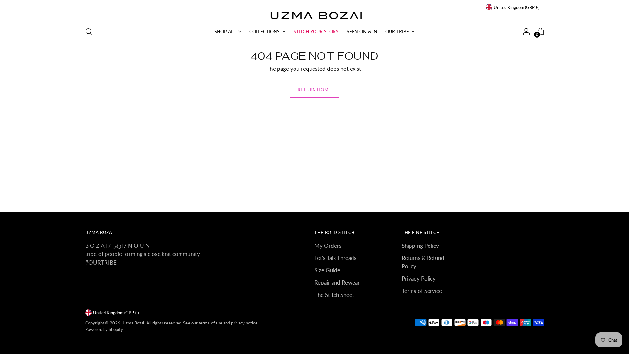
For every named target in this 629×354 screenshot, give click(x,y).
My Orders (327, 245)
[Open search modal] (88, 31)
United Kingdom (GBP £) (516, 7)
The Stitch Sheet (334, 294)
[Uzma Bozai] (314, 16)
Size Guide (327, 270)
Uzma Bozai (133, 322)
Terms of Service (422, 290)
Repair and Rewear (337, 282)
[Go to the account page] (526, 31)
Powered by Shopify (104, 329)
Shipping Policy (420, 245)
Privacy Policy (419, 278)
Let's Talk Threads (335, 257)
